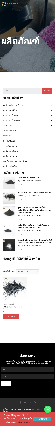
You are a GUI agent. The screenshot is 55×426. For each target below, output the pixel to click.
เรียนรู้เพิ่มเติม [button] (24, 422)
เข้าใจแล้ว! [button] (42, 419)
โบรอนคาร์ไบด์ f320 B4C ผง (29, 178)
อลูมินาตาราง (8, 126)
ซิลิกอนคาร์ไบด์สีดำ (11, 115)
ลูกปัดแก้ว (7, 136)
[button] (37, 3)
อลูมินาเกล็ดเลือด (10, 166)
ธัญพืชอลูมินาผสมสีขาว (13, 105)
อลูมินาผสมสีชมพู (10, 151)
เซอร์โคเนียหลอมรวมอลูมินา (15, 161)
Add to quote (11, 316)
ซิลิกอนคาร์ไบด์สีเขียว (12, 120)
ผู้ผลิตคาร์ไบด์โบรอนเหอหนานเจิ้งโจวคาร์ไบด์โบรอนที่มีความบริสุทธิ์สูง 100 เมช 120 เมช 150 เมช (34, 210)
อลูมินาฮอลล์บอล (10, 156)
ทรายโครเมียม (9, 141)
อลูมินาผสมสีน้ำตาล (11, 110)
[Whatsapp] (47, 409)
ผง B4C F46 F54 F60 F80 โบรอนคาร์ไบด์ (34, 193)
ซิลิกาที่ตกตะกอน (10, 146)
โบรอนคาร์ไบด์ (9, 131)
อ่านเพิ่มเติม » (22, 185)
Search (47, 90)
